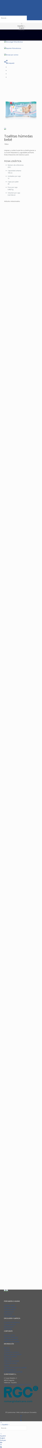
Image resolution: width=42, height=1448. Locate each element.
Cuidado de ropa (10, 1324)
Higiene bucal (9, 1312)
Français (22, 30)
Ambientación (9, 1327)
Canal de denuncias (11, 1337)
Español (5, 1424)
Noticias (7, 1348)
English (21, 28)
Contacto (7, 1350)
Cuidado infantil (9, 1309)
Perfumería (8, 1314)
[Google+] (21, 1416)
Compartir (10, 63)
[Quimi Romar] (21, 6)
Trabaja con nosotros (11, 1352)
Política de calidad (10, 1356)
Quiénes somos (9, 1335)
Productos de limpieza (12, 1322)
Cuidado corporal (10, 1307)
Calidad (6, 1365)
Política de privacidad (11, 1361)
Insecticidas (8, 1329)
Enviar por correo (12, 55)
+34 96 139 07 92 (9, 1385)
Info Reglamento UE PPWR (13, 1372)
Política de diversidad (11, 1342)
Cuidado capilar (9, 1305)
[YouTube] (21, 1418)
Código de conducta (11, 1339)
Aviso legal (8, 1359)
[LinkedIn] (21, 1420)
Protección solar (9, 1316)
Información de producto (12, 1354)
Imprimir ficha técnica (13, 48)
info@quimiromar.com (23, 1385)
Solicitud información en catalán (15, 1367)
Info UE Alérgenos (10, 1370)
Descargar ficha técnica (14, 42)
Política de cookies (10, 1363)
